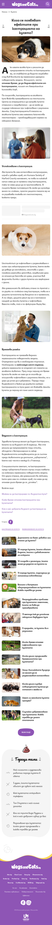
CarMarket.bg (20, 883)
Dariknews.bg (34, 878)
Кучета (14, 11)
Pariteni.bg (15, 878)
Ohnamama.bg (37, 874)
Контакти (33, 888)
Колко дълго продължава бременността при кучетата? (34, 658)
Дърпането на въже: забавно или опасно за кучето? (34, 539)
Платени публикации (11, 892)
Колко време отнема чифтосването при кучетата (32, 644)
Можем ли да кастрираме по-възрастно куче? (24, 493)
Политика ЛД (40, 892)
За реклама (23, 888)
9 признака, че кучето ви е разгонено (35, 629)
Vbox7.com (18, 874)
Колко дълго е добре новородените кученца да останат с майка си (35, 686)
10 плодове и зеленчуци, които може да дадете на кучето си (33, 562)
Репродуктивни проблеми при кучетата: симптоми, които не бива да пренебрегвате (35, 603)
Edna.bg (24, 878)
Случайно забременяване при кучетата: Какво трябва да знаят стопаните (35, 715)
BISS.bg (30, 883)
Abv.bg (9, 874)
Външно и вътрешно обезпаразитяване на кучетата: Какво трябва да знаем (34, 587)
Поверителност (27, 892)
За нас (14, 888)
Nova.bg (10, 883)
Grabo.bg (6, 878)
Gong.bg (27, 874)
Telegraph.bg (40, 883)
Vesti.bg (44, 878)
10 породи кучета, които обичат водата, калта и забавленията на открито (34, 552)
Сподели (5, 522)
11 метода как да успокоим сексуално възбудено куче (35, 615)
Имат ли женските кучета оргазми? (35, 699)
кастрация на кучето (11, 529)
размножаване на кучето (33, 529)
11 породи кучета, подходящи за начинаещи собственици (34, 574)
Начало (4, 11)
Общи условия (34, 910)
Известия (26, 895)
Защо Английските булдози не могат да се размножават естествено (36, 672)
